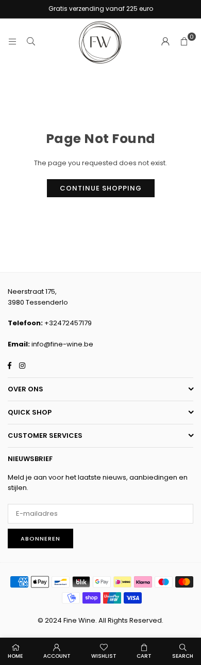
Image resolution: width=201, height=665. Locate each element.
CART (144, 656)
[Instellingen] (165, 42)
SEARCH (182, 656)
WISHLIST (103, 656)
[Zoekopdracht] (31, 41)
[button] (184, 42)
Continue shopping (101, 188)
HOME (15, 656)
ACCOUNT (57, 656)
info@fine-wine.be (62, 344)
